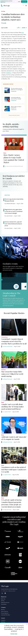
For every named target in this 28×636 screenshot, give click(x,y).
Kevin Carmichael (8, 346)
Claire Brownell (7, 509)
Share (23, 27)
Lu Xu (4, 23)
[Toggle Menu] (26, 5)
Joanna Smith (7, 411)
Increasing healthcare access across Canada (16, 98)
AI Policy (2, 600)
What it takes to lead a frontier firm (16, 107)
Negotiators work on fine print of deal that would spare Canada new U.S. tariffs (13, 469)
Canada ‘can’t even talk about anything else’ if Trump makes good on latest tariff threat (12, 406)
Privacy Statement (4, 613)
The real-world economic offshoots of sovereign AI (16, 89)
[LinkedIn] (5, 593)
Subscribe (24, 1)
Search (23, 5)
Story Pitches (3, 604)
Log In (19, 1)
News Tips (3, 599)
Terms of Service (4, 611)
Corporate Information (5, 615)
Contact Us (3, 620)
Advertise (3, 622)
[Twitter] (2, 593)
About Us (3, 609)
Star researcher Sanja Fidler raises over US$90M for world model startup (12, 374)
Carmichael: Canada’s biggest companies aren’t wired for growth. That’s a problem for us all (14, 341)
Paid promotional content (14, 115)
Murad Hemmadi (8, 379)
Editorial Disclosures (5, 602)
